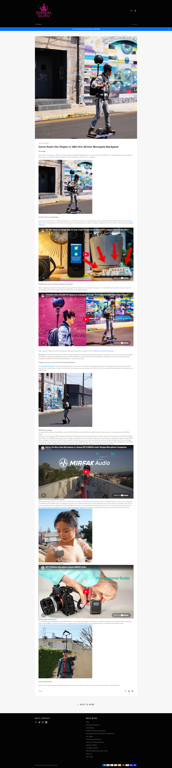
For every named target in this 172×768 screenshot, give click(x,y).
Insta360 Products (92, 748)
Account (135, 24)
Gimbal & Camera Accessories (96, 731)
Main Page (89, 756)
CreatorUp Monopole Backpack (103, 351)
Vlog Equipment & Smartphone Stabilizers (100, 733)
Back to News (86, 704)
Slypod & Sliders (91, 745)
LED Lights (89, 736)
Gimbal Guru (42, 765)
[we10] (65, 562)
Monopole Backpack (79, 155)
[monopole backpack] (65, 213)
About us (89, 754)
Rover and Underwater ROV (95, 742)
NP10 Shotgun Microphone (50, 621)
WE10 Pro (44, 503)
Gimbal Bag (90, 728)
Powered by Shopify (52, 765)
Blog (87, 722)
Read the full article (66, 290)
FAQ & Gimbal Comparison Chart (97, 751)
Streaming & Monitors (93, 739)
